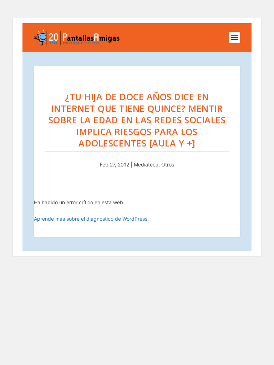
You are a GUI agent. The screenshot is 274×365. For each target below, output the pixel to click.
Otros (167, 164)
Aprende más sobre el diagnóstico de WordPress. (91, 219)
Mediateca (146, 164)
